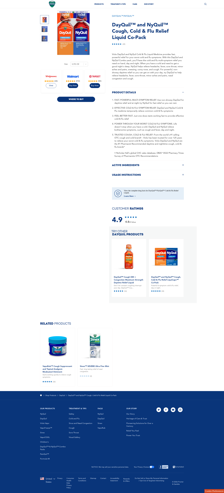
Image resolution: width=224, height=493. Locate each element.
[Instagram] (180, 410)
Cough (72, 428)
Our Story (130, 414)
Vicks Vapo (44, 423)
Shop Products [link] (50, 395)
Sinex (42, 432)
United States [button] (49, 480)
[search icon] (205, 4)
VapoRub (101, 428)
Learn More (129, 196)
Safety (71, 414)
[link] (51, 85)
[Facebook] (166, 410)
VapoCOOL (45, 437)
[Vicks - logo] (52, 4)
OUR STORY (131, 408)
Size (66, 64)
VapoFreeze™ (46, 428)
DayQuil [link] (62, 395)
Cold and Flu (74, 418)
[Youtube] (173, 410)
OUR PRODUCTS (47, 408)
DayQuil (43, 418)
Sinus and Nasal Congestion (80, 423)
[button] (99, 4)
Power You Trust (133, 435)
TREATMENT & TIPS (77, 408)
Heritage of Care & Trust (136, 418)
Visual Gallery (74, 437)
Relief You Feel (132, 431)
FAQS (100, 408)
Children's (44, 442)
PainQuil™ (44, 454)
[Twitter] (158, 410)
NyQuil (43, 414)
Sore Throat (74, 432)
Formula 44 (45, 459)
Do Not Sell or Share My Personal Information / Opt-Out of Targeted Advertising (151, 479)
